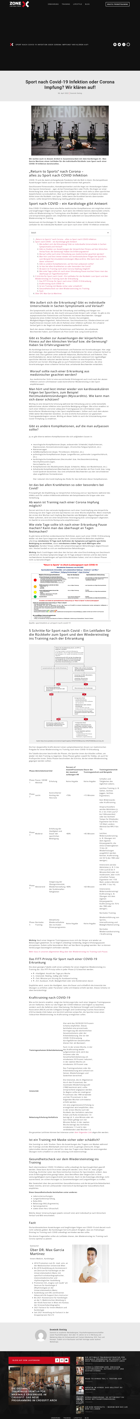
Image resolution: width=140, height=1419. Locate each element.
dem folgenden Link (83, 1132)
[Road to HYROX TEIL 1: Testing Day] (79, 1380)
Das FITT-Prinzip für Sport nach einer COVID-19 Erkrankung (65, 281)
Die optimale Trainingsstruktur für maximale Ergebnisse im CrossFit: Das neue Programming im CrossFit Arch (34, 1394)
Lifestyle (77, 4)
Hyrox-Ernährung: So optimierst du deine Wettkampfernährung (104, 1398)
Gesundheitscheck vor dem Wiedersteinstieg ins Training (64, 288)
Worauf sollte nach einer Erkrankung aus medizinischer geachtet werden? (71, 254)
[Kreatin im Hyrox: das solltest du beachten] (79, 1390)
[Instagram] (62, 1360)
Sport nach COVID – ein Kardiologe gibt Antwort (56, 242)
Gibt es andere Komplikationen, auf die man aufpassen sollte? (66, 264)
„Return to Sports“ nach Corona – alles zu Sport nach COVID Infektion (65, 239)
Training (66, 4)
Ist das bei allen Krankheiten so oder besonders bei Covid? (65, 266)
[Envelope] (66, 1360)
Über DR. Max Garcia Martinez (48, 293)
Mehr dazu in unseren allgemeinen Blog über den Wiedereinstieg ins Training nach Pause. (68, 952)
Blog (87, 4)
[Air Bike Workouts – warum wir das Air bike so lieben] (79, 1409)
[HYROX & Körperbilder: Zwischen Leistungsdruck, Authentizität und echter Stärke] (79, 1370)
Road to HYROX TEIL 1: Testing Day (103, 1379)
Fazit (41, 291)
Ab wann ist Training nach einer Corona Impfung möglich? (64, 269)
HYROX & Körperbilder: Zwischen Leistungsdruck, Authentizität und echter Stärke (104, 1369)
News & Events (91, 1373)
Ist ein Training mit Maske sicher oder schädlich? (60, 286)
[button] (115, 44)
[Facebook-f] (57, 1360)
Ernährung (53, 4)
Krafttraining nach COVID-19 (51, 284)
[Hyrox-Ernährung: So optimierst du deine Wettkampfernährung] (79, 1399)
